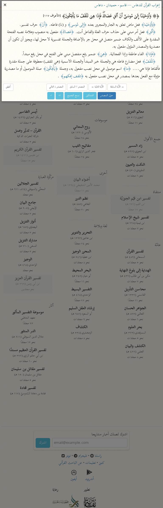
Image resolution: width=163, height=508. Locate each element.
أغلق (8, 87)
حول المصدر (106, 95)
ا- (51, 95)
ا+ (59, 95)
